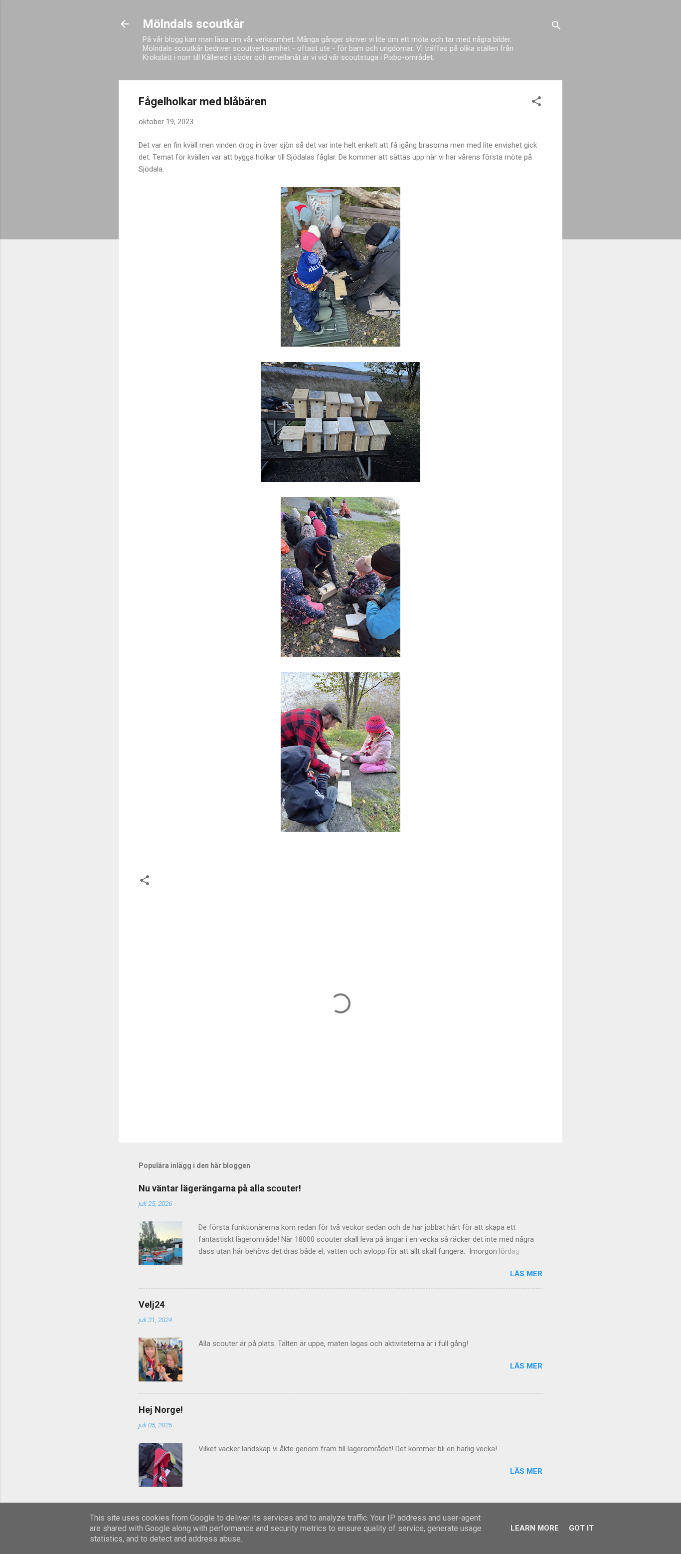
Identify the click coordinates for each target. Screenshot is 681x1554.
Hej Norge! (161, 1409)
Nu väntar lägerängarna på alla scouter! (220, 1188)
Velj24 (152, 1304)
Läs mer (526, 1273)
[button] (536, 103)
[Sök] (556, 27)
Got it (581, 1528)
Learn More (535, 1528)
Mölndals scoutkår (193, 24)
